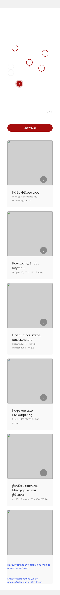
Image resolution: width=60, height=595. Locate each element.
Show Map (30, 127)
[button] (11, 66)
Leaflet (49, 112)
